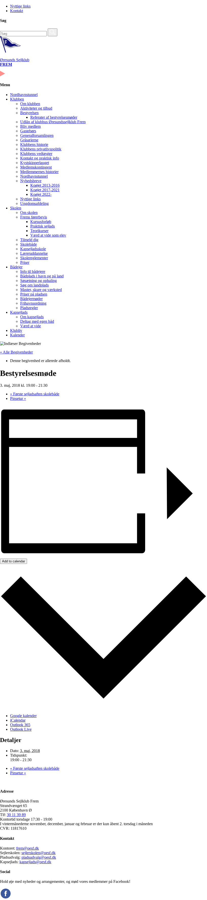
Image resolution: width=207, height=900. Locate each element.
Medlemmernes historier (39, 172)
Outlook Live (21, 729)
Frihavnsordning (33, 303)
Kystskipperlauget (34, 162)
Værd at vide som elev (48, 235)
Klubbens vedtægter (36, 153)
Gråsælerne (29, 140)
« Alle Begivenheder (16, 352)
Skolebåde (28, 244)
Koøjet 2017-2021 (45, 190)
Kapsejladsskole (33, 249)
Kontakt (16, 11)
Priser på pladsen (33, 294)
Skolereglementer (34, 258)
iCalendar (17, 720)
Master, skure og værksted (41, 289)
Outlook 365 (20, 725)
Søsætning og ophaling (38, 280)
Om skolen (29, 212)
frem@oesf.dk (27, 848)
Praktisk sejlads (42, 226)
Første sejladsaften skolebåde (34, 394)
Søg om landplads (34, 285)
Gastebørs (28, 131)
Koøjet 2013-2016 (45, 185)
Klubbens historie (34, 144)
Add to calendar (13, 561)
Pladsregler (29, 308)
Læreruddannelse (34, 253)
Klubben (17, 99)
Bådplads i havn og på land (42, 276)
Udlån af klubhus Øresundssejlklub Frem (53, 122)
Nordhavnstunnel (24, 94)
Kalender (17, 335)
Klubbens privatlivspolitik (40, 149)
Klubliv (16, 330)
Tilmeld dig (29, 240)
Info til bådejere (32, 271)
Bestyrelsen (29, 113)
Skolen (15, 208)
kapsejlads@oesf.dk (35, 862)
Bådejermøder (31, 299)
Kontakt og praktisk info (39, 158)
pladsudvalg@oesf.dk (38, 857)
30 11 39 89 (16, 815)
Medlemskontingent (36, 167)
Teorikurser (39, 231)
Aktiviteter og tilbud (36, 108)
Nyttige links (20, 6)
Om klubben (30, 104)
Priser (24, 262)
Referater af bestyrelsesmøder (53, 117)
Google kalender (23, 716)
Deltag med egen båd (37, 321)
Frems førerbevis (33, 217)
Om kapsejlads (32, 317)
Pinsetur (18, 398)
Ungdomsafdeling (34, 203)
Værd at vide (30, 326)
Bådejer (16, 267)
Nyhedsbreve (30, 181)
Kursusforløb (40, 221)
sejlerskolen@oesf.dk (38, 853)
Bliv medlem (30, 126)
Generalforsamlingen (37, 135)
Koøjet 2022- (40, 194)
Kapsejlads (19, 312)
